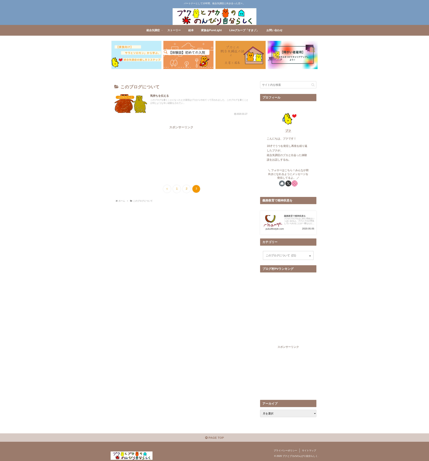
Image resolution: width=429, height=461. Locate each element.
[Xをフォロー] (288, 183)
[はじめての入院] (188, 55)
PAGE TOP (216, 437)
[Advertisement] (181, 153)
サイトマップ (309, 450)
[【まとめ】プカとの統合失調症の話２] (240, 55)
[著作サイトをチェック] (282, 183)
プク (288, 130)
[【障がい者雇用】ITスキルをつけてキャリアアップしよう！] (293, 55)
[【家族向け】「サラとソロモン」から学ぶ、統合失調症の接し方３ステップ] (136, 55)
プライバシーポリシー (285, 450)
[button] (313, 85)
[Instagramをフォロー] (294, 183)
